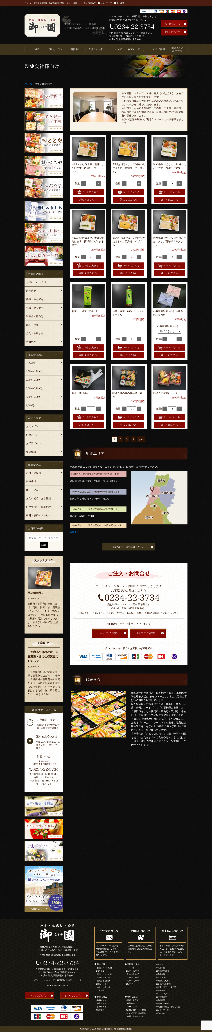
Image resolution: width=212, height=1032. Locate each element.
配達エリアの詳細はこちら (128, 547)
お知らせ (161, 990)
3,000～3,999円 (34, 388)
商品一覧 (161, 968)
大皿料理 (31, 342)
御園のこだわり (136, 49)
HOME (35, 49)
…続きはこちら (42, 694)
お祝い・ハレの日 (36, 282)
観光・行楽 (32, 324)
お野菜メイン (33, 443)
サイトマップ (106, 3)
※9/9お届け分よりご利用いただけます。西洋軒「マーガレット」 (88, 168)
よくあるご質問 (157, 49)
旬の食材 (31, 452)
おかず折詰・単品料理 (38, 507)
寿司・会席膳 (33, 472)
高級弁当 (75, 49)
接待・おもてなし (36, 299)
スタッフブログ (164, 994)
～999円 (30, 362)
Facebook (161, 1013)
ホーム (28, 84)
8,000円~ (31, 405)
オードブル (32, 489)
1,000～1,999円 (34, 371)
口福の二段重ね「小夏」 (166, 393)
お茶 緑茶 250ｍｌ (85, 311)
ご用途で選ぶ (55, 49)
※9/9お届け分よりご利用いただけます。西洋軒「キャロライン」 (128, 168)
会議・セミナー (34, 307)
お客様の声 (91, 3)
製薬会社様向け (34, 316)
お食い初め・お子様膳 (38, 498)
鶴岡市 (73, 532)
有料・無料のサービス (38, 515)
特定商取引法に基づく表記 (169, 1007)
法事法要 (31, 290)
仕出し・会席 (96, 49)
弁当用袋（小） (80, 393)
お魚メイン (32, 434)
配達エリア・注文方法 (177, 49)
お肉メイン (32, 426)
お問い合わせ (163, 1003)
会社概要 (120, 3)
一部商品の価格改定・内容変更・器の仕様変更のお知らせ (43, 656)
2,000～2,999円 (34, 379)
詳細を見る (146, 33)
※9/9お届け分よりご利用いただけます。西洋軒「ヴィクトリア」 (88, 241)
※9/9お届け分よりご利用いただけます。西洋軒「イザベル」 (128, 241)
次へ (141, 439)
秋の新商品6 (35, 592)
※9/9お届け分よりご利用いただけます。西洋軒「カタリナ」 (169, 241)
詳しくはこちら (88, 199)
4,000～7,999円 (34, 397)
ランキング (116, 49)
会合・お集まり (34, 333)
